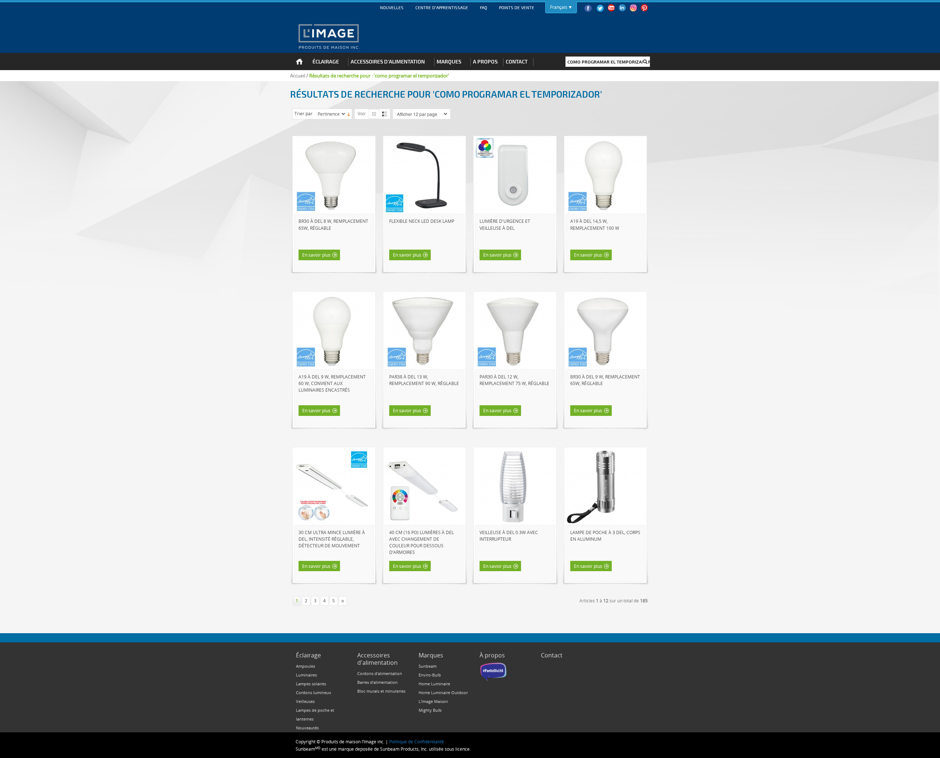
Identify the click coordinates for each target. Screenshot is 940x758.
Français (558, 7)
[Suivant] (343, 601)
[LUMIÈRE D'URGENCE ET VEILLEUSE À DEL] (513, 141)
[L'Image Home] (328, 36)
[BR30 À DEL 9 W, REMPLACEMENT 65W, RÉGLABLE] (603, 296)
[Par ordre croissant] (348, 114)
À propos (492, 655)
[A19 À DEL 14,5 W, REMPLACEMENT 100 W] (603, 141)
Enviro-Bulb (430, 675)
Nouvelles (392, 7)
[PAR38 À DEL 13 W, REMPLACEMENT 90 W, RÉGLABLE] (422, 296)
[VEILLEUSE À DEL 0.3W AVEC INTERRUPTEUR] (513, 452)
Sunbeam (428, 666)
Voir (362, 113)
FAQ (483, 7)
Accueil (297, 75)
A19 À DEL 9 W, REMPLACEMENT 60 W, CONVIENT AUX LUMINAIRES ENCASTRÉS (332, 383)
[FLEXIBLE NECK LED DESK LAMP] (422, 141)
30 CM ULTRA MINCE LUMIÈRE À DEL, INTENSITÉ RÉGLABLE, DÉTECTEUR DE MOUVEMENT (332, 538)
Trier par (303, 113)
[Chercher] (645, 61)
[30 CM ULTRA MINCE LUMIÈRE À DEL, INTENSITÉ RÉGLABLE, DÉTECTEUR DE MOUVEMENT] (332, 452)
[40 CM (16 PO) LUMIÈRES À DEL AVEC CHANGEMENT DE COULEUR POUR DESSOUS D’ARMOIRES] (422, 452)
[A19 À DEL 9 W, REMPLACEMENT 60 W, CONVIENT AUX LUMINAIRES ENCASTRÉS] (332, 296)
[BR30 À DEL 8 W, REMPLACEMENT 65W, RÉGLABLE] (332, 141)
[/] (603, 452)
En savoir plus (316, 255)
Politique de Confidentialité (416, 741)
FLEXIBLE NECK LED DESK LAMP (421, 221)
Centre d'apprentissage (441, 7)
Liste (384, 114)
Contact (552, 655)
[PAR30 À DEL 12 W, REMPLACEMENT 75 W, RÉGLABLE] (513, 296)
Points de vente (516, 7)
